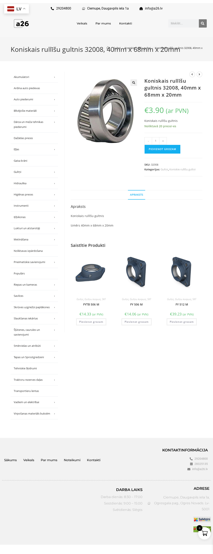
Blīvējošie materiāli (34, 111)
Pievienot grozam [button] (91, 322)
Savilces (34, 296)
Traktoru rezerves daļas (34, 380)
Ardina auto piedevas (27, 88)
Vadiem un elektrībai (34, 402)
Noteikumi (72, 460)
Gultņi (164, 169)
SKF (104, 299)
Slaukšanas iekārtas (34, 318)
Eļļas (34, 149)
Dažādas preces (23, 138)
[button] (133, 82)
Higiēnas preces (34, 194)
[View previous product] (192, 74)
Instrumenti (34, 205)
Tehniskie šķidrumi (25, 368)
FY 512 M (182, 304)
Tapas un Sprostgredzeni (34, 357)
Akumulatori (34, 77)
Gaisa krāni (20, 160)
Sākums (10, 460)
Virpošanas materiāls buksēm (34, 413)
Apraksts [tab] (136, 194)
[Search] (203, 23)
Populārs (19, 273)
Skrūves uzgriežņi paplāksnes (34, 307)
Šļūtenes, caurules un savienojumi (34, 332)
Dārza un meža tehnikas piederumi (34, 124)
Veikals (82, 23)
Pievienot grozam (162, 149)
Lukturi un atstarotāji (34, 228)
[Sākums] (107, 48)
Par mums (103, 23)
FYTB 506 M (91, 304)
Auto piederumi (34, 99)
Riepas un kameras (34, 284)
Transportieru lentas (26, 391)
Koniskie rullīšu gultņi (182, 169)
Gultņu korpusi (92, 299)
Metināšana (34, 239)
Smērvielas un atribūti (34, 346)
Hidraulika (34, 183)
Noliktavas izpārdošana (28, 251)
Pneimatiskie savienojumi (34, 262)
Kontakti (125, 23)
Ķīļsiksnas (34, 217)
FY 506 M (136, 304)
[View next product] (199, 74)
